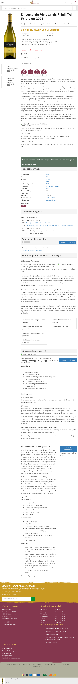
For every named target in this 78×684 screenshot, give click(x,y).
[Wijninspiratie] (34, 2)
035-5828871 (7, 622)
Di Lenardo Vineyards (53, 186)
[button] (30, 72)
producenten (60, 326)
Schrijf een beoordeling (67, 243)
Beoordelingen (56, 160)
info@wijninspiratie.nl (9, 624)
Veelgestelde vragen (8, 651)
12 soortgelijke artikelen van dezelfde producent (57, 24)
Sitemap (46, 664)
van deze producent (32, 328)
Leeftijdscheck (55, 664)
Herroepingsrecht (38, 666)
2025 (47, 188)
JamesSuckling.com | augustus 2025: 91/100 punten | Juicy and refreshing (49, 225)
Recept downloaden (68, 360)
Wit (47, 177)
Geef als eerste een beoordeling (32, 250)
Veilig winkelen (7, 655)
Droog (48, 179)
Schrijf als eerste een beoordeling (31, 24)
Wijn (47, 174)
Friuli (47, 184)
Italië (47, 181)
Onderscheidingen (43, 160)
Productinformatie (28, 160)
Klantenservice (7, 648)
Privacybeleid (6, 653)
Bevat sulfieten (51, 200)
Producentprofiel (69, 160)
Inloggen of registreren (13, 664)
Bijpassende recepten (29, 164)
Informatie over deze (33, 321)
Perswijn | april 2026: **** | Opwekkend (39, 223)
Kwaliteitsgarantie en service (11, 658)
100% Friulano (50, 198)
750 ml (48, 193)
